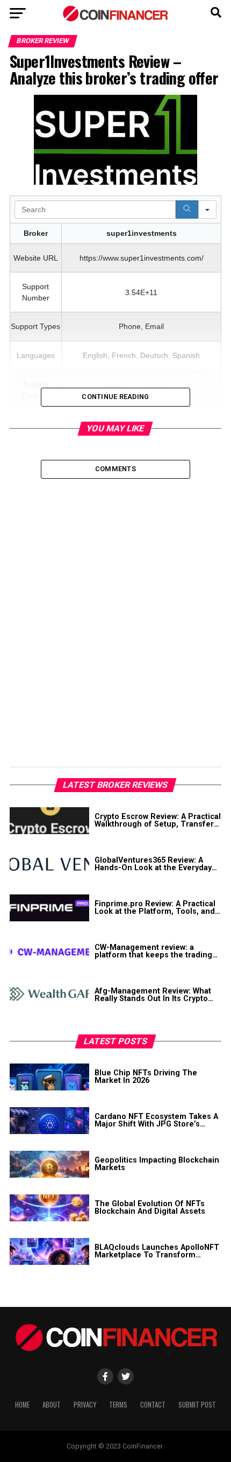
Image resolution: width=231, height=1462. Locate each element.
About (51, 1405)
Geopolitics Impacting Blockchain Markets (157, 1164)
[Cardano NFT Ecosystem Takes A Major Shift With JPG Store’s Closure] (49, 1120)
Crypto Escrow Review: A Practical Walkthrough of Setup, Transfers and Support (158, 821)
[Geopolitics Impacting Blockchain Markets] (49, 1164)
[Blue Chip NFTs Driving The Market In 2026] (49, 1077)
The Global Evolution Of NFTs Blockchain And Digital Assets (150, 1208)
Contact (152, 1405)
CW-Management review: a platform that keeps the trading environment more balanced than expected (157, 952)
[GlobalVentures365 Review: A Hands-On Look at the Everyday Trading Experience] (49, 864)
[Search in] (207, 209)
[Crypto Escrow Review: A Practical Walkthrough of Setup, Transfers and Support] (49, 820)
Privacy (85, 1405)
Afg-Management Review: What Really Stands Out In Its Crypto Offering (153, 995)
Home (22, 1405)
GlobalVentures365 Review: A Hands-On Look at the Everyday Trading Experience (153, 864)
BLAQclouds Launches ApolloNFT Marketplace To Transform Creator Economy (157, 1252)
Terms (118, 1405)
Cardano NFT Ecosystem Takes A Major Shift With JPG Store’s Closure (156, 1121)
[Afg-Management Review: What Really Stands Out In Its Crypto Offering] (49, 995)
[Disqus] (115, 613)
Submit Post (197, 1405)
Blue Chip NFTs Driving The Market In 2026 (146, 1077)
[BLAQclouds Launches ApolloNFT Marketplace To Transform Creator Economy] (49, 1251)
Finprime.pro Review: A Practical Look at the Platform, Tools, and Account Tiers (155, 908)
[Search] (187, 209)
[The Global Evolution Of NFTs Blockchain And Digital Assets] (49, 1207)
